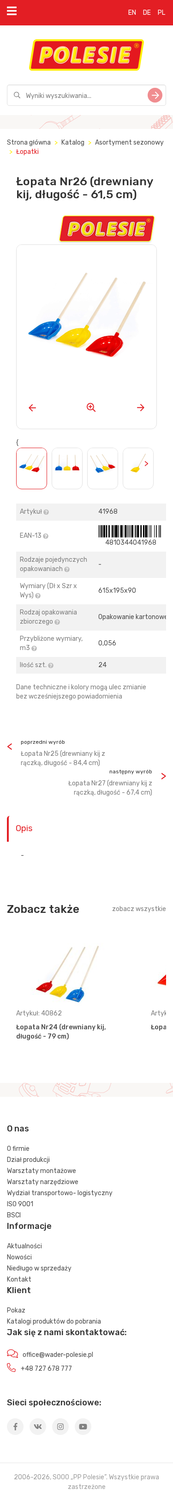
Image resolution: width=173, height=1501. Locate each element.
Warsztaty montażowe (41, 1171)
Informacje (29, 1226)
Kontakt (19, 1279)
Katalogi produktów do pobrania (54, 1321)
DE (147, 13)
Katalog (72, 142)
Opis (24, 828)
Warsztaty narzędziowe (42, 1182)
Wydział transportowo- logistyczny (60, 1193)
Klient (19, 1290)
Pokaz (16, 1310)
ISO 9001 (20, 1204)
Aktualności (24, 1246)
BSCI (14, 1215)
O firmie (18, 1149)
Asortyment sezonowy (129, 142)
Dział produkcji (28, 1160)
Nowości (19, 1257)
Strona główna (29, 142)
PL (161, 13)
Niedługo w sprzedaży (39, 1268)
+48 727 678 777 (46, 1369)
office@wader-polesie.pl (58, 1355)
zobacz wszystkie (139, 909)
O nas (18, 1129)
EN (132, 13)
